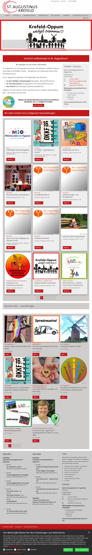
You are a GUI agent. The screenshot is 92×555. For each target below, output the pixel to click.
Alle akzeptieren (82, 550)
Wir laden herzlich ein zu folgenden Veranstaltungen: (30, 113)
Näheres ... (10, 159)
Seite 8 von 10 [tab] (54, 48)
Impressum (6, 552)
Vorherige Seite (3, 35)
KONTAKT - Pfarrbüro (72, 66)
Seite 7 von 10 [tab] (50, 48)
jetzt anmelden (38, 105)
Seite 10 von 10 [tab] (60, 48)
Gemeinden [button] (42, 16)
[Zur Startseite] (20, 6)
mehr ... (8, 354)
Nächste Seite (88, 35)
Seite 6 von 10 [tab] (47, 48)
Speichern (68, 550)
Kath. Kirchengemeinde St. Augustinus (74, 71)
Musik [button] (85, 18)
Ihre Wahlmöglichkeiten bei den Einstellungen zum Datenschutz (34, 532)
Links (64, 454)
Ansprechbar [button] (29, 16)
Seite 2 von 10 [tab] (35, 48)
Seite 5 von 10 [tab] (44, 48)
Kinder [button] (66, 16)
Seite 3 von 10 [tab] (38, 48)
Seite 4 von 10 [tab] (41, 48)
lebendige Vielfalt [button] (80, 16)
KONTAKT (66, 484)
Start (7, 16)
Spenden (7, 454)
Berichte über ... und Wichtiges (19, 306)
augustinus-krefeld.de (76, 85)
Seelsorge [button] (55, 16)
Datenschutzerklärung (15, 546)
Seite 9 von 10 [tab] (57, 48)
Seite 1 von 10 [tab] (32, 48)
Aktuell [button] (16, 16)
